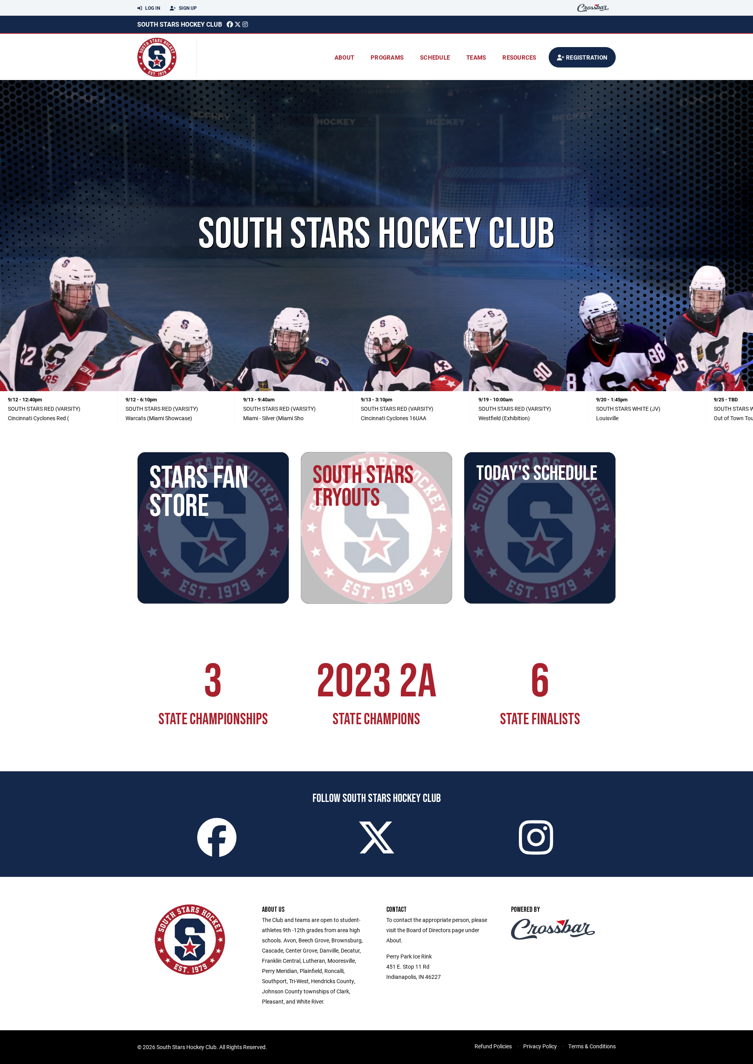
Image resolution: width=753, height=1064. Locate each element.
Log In (152, 8)
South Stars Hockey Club (179, 24)
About (344, 57)
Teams (476, 57)
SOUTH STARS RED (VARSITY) (44, 408)
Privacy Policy (540, 1046)
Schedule (435, 57)
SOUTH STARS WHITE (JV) (628, 408)
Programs (387, 57)
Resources (519, 57)
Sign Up (187, 8)
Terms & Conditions (592, 1046)
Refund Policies (493, 1046)
